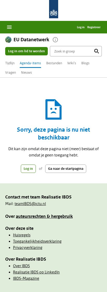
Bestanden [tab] (54, 63)
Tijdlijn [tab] (10, 63)
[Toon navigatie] (9, 27)
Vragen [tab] (10, 72)
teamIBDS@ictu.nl (30, 203)
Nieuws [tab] (26, 72)
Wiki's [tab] (71, 63)
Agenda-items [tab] (30, 63)
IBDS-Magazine (26, 278)
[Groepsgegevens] (55, 40)
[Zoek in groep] (97, 51)
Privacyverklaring (27, 247)
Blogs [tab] (85, 63)
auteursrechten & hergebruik (44, 216)
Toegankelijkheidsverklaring (37, 241)
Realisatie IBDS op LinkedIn (36, 272)
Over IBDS (21, 266)
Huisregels (21, 235)
